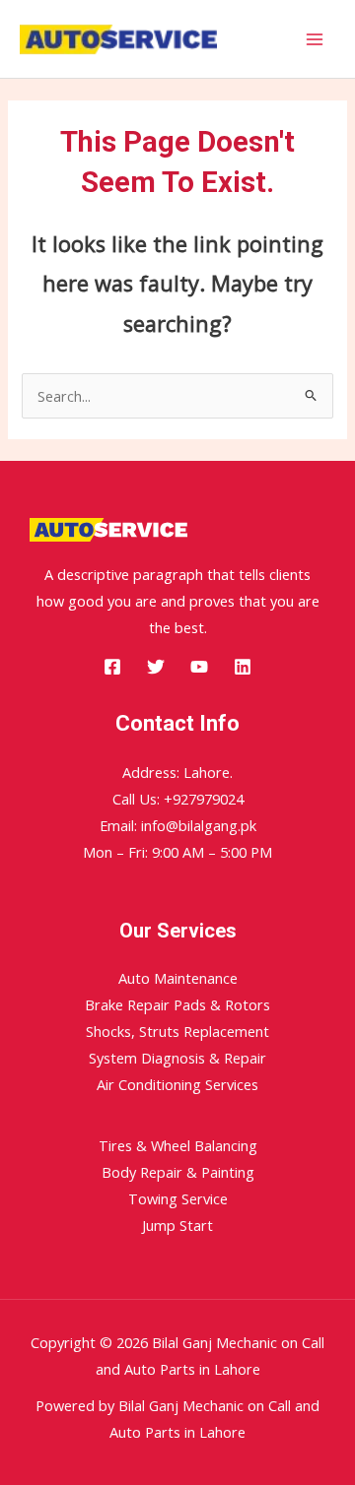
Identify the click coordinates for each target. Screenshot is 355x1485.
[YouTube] (199, 667)
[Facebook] (112, 667)
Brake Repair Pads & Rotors (177, 1004)
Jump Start (177, 1225)
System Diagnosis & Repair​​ (177, 1057)
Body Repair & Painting (178, 1172)
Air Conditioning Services (177, 1084)
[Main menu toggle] (314, 39)
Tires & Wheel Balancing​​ (178, 1145)
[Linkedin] (242, 667)
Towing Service (178, 1198)
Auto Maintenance (178, 978)
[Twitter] (156, 667)
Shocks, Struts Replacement (177, 1031)
